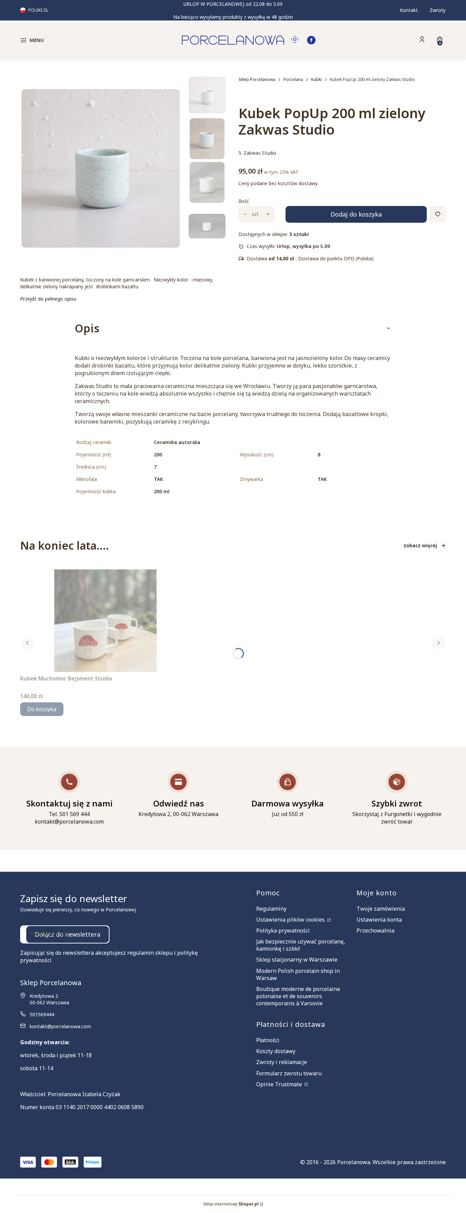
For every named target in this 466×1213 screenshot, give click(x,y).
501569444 (42, 1014)
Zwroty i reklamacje (281, 1062)
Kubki (316, 79)
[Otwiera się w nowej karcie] (295, 40)
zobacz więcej (420, 545)
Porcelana (293, 79)
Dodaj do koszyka (356, 214)
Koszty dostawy (275, 1051)
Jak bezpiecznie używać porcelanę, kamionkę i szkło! (300, 945)
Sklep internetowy (231, 1204)
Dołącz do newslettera (67, 934)
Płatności (267, 1040)
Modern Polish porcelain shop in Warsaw (298, 974)
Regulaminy (271, 908)
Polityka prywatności (283, 930)
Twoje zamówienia (380, 908)
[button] (70, 40)
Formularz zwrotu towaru (289, 1073)
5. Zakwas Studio (257, 153)
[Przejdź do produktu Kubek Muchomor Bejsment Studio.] (105, 620)
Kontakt (409, 10)
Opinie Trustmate (279, 1084)
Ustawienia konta (379, 919)
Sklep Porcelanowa (256, 79)
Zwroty (437, 10)
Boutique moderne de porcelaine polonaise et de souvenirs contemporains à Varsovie (298, 996)
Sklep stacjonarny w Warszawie (296, 959)
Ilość (243, 201)
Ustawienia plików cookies (291, 919)
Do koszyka (41, 709)
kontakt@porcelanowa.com (60, 1026)
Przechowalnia (375, 930)
